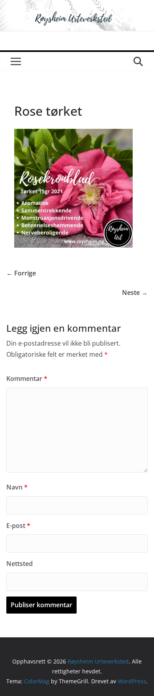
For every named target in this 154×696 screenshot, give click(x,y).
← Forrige (21, 273)
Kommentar (26, 378)
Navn (17, 487)
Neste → (135, 292)
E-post (18, 525)
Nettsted (19, 563)
